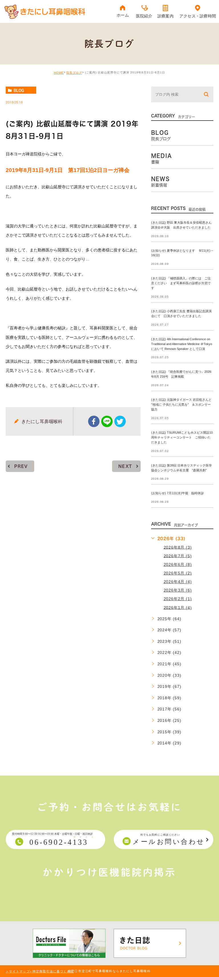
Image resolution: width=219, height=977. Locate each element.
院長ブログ (74, 72)
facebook (94, 421)
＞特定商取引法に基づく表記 (51, 971)
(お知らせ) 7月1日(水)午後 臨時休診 (177, 493)
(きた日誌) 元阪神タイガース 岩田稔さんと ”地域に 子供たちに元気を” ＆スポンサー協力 (181, 404)
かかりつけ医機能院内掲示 (109, 872)
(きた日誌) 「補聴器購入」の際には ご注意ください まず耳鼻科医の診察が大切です (181, 283)
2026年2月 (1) (178, 598)
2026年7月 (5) (178, 555)
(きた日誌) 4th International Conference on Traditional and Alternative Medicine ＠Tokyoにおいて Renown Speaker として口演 (181, 344)
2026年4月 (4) (178, 581)
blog (19, 90)
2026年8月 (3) (178, 547)
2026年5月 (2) (178, 573)
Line (107, 421)
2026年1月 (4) (178, 607)
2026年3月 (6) (178, 590)
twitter (120, 421)
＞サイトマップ (18, 971)
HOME (59, 72)
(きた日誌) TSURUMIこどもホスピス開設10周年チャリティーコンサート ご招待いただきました (182, 437)
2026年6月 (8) (178, 564)
